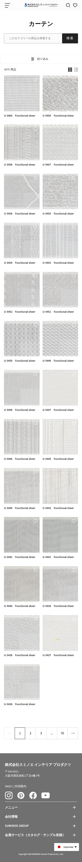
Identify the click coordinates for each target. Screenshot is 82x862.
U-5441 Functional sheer (58, 557)
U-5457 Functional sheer (58, 165)
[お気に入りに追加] (35, 80)
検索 (69, 38)
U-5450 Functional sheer (19, 361)
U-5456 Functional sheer (19, 214)
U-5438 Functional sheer (19, 655)
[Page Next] (73, 733)
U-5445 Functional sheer (58, 459)
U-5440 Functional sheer (19, 606)
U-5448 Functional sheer (19, 410)
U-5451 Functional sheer (58, 312)
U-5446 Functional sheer (19, 459)
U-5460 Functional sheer (19, 116)
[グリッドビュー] (70, 70)
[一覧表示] (76, 70)
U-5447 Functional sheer (58, 410)
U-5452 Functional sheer (19, 312)
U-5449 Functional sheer (58, 361)
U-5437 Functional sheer (58, 655)
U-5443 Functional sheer (58, 508)
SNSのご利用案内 (15, 786)
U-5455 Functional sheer (58, 214)
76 (62, 733)
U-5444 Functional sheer (19, 508)
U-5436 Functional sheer (19, 704)
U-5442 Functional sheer (19, 557)
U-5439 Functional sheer (58, 606)
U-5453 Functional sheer (58, 263)
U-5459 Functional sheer (58, 116)
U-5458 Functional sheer (19, 165)
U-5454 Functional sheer (19, 263)
